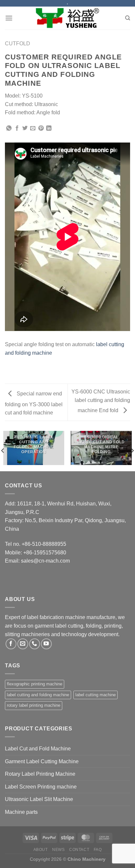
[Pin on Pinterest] (41, 128)
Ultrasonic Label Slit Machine (39, 799)
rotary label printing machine (33, 705)
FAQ (98, 849)
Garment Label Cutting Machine (42, 761)
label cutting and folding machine (38, 694)
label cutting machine (95, 694)
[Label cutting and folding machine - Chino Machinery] (67, 18)
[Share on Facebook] (17, 128)
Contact (79, 849)
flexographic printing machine (34, 683)
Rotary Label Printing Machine (40, 774)
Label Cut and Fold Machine (38, 748)
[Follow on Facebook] (11, 643)
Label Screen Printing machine (41, 787)
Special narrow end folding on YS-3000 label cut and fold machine (34, 403)
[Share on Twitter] (25, 128)
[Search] (127, 18)
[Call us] (34, 643)
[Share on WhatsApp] (8, 128)
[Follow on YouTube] (46, 643)
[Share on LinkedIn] (48, 128)
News (58, 849)
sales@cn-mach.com (45, 561)
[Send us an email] (22, 643)
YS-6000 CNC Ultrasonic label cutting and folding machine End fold (100, 401)
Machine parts (21, 812)
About (40, 849)
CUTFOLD (17, 43)
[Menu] (9, 18)
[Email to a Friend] (32, 128)
